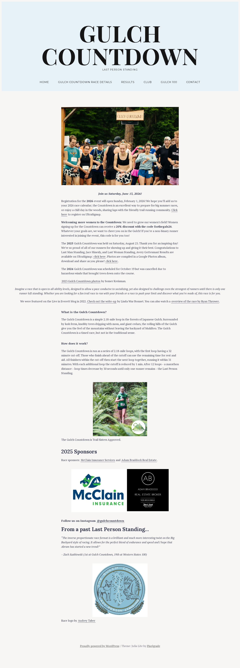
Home (44, 82)
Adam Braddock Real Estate (139, 460)
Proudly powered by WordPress (99, 646)
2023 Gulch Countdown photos (81, 281)
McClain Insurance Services (98, 460)
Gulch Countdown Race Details (85, 82)
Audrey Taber (86, 620)
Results (128, 82)
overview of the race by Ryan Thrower (195, 301)
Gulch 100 (169, 82)
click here (99, 256)
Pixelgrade (153, 646)
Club (148, 82)
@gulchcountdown (110, 521)
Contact (193, 82)
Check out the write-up (101, 301)
